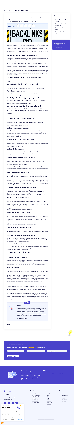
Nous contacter (34, 378)
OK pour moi (20, 419)
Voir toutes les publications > (22, 318)
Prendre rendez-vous (58, 47)
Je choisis (12, 419)
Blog (9, 10)
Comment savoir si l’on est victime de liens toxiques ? (61, 24)
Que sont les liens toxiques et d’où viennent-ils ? (60, 20)
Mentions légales (41, 419)
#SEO (8, 324)
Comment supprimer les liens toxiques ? (60, 32)
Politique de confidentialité (49, 419)
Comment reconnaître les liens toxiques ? (60, 28)
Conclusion (57, 35)
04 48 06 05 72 (7, 394)
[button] (2, 423)
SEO (13, 10)
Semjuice (5, 10)
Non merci (5, 419)
